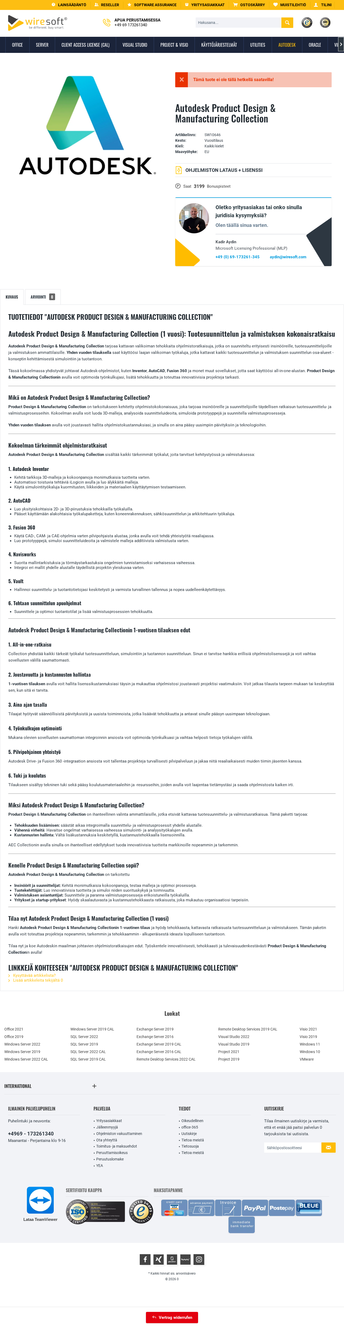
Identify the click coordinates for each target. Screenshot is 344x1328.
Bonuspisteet (219, 186)
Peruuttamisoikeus (112, 1153)
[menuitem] (249, 5)
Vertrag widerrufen (175, 1317)
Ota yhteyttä (106, 1140)
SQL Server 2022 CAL (88, 1052)
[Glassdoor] (172, 1259)
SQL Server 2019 (84, 1044)
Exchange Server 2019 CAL (159, 1044)
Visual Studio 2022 (233, 1037)
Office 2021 (13, 1029)
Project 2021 (228, 1052)
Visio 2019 (308, 1037)
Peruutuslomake (110, 1159)
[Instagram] (199, 1259)
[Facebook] (145, 1259)
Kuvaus (12, 297)
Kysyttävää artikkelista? (34, 975)
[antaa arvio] (253, 127)
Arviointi (42, 297)
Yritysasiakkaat (109, 1121)
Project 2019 (228, 1059)
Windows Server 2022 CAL (26, 1059)
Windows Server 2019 (22, 1052)
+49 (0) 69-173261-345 (238, 257)
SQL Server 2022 (84, 1037)
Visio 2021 (308, 1029)
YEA (99, 1165)
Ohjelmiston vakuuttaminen (119, 1133)
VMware (307, 1059)
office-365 (189, 1127)
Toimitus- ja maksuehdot (116, 1146)
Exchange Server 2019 (155, 1029)
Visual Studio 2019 (233, 1044)
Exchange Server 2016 (155, 1037)
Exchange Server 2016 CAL (159, 1052)
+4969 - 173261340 (31, 1134)
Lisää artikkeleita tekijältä (37, 980)
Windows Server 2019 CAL (92, 1029)
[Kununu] (185, 1259)
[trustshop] (141, 1211)
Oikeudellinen (192, 1121)
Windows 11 (310, 1044)
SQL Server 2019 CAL (88, 1059)
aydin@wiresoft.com (288, 257)
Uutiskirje (189, 1133)
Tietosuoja (190, 1146)
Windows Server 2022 (22, 1044)
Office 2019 (13, 1037)
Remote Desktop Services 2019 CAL (247, 1029)
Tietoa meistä (192, 1140)
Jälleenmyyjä (107, 1127)
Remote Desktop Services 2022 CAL (166, 1059)
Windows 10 (310, 1052)
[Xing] (158, 1259)
